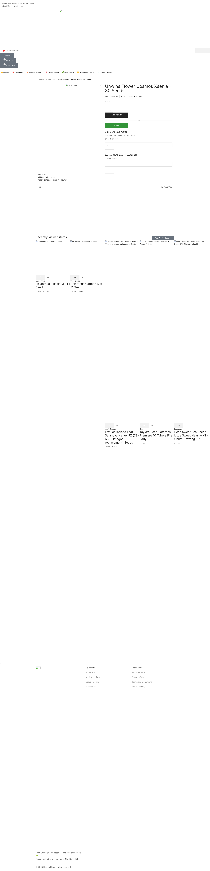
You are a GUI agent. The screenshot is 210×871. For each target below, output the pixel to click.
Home (41, 79)
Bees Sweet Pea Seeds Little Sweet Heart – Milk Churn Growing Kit (191, 435)
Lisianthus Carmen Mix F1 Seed (86, 285)
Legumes (178, 429)
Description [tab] (42, 175)
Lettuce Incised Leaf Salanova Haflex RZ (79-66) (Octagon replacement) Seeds (122, 437)
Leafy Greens (110, 429)
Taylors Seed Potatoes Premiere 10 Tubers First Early (156, 435)
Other (142, 429)
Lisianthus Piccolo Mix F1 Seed (53, 285)
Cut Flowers (40, 281)
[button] (7, 55)
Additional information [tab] (46, 177)
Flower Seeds (51, 79)
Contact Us (18, 6)
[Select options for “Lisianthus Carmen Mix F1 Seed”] (74, 277)
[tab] (105, 174)
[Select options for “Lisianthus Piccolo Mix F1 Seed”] (40, 277)
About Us (5, 6)
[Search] (202, 50)
